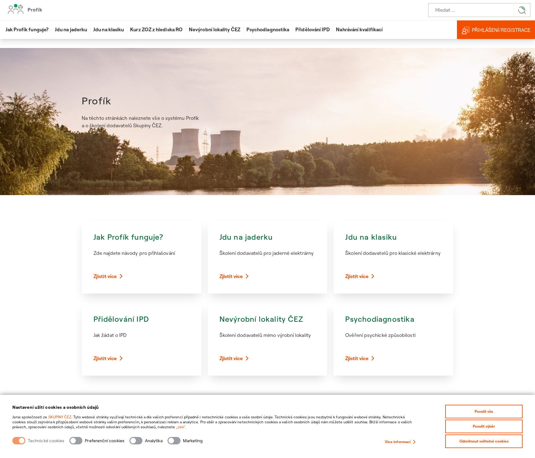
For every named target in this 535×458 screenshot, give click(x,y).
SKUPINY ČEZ (60, 417)
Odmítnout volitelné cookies (484, 441)
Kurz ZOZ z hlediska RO (156, 29)
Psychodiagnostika (267, 29)
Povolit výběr (484, 426)
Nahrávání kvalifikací (359, 29)
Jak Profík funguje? (27, 29)
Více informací (398, 441)
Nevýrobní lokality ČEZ (214, 29)
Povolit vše (484, 411)
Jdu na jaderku (71, 29)
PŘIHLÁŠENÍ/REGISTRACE (501, 30)
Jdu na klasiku (108, 29)
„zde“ (180, 427)
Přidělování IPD (312, 29)
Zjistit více (105, 276)
